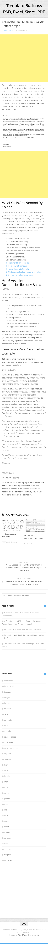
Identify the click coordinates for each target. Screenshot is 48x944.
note (6, 787)
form (6, 765)
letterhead (8, 776)
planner (7, 799)
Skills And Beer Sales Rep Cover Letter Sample (22, 630)
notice (6, 793)
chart (6, 726)
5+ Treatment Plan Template (18, 263)
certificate (8, 720)
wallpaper (8, 860)
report (6, 827)
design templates (11, 748)
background (9, 686)
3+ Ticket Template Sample (17, 269)
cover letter (8, 31)
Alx (38, 935)
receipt (6, 816)
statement (8, 849)
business (7, 703)
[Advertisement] (24, 58)
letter (6, 771)
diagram (7, 754)
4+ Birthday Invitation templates (19, 275)
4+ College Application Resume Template (23, 272)
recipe (6, 821)
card (6, 714)
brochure (7, 692)
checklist (7, 731)
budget (7, 698)
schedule (7, 838)
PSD (6, 810)
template (7, 855)
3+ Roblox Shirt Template (16, 266)
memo (6, 782)
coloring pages (10, 737)
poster (6, 804)
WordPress (22, 935)
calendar (7, 709)
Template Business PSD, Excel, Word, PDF (24, 8)
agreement (8, 681)
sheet (6, 844)
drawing (7, 759)
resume (7, 832)
